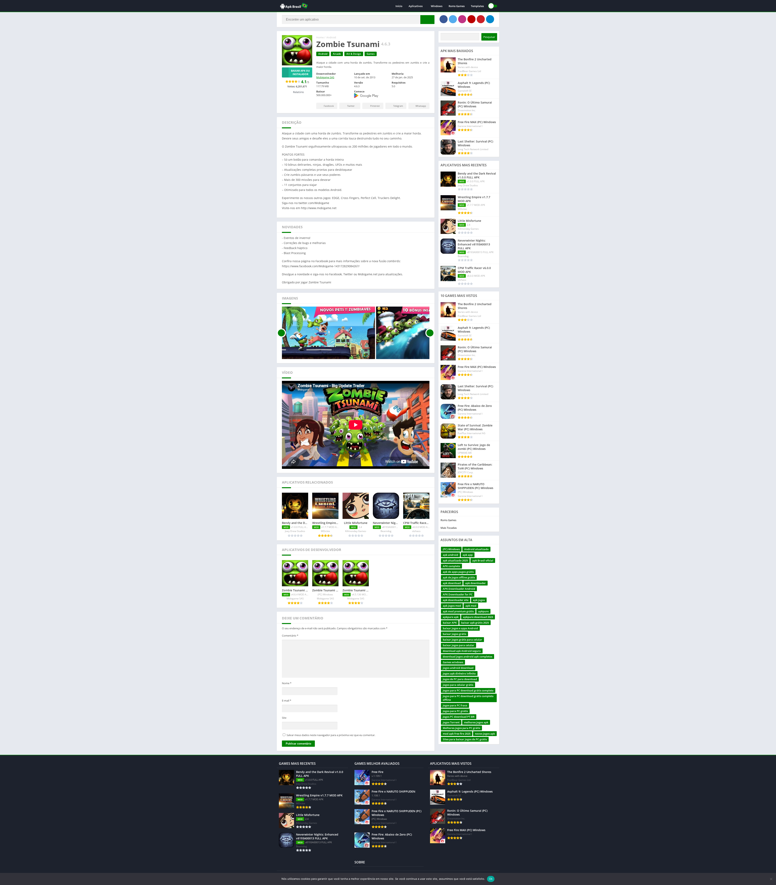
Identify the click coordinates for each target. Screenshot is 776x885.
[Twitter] (453, 19)
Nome (286, 683)
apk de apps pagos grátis (458, 572)
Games (371, 54)
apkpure (483, 611)
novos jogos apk (485, 733)
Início (398, 6)
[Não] (771, 879)
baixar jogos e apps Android (460, 628)
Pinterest (375, 105)
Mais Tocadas (449, 528)
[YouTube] (471, 19)
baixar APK (450, 622)
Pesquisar (489, 37)
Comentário (290, 635)
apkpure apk (451, 617)
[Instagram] (462, 19)
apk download (452, 583)
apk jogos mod (452, 605)
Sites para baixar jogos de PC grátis (465, 739)
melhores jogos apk (476, 722)
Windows (436, 6)
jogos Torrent (451, 722)
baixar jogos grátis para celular (462, 639)
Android (331, 37)
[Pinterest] (481, 19)
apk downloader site (455, 600)
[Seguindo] (429, 333)
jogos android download (458, 668)
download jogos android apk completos (467, 656)
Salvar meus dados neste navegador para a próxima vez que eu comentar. (331, 735)
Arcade (337, 54)
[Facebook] (444, 19)
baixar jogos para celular (458, 645)
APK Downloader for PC (457, 594)
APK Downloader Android (459, 589)
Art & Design (353, 54)
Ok (491, 878)
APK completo (451, 566)
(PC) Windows (451, 549)
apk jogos (479, 600)
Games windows (453, 662)
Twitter (351, 105)
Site (284, 718)
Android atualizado (476, 549)
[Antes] (281, 333)
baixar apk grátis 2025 (475, 622)
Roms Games (457, 6)
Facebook (329, 105)
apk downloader (475, 583)
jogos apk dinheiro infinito (459, 673)
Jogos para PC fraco (455, 705)
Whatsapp (420, 105)
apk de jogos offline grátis (459, 577)
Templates (477, 6)
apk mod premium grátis (458, 611)
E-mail (286, 700)
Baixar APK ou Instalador (300, 72)
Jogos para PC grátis (455, 711)
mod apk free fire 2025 (456, 733)
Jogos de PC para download (460, 679)
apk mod (470, 605)
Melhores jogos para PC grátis (461, 728)
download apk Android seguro (462, 651)
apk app (468, 555)
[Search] (427, 19)
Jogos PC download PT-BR (458, 716)
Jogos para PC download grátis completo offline (468, 698)
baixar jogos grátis (454, 634)
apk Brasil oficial (482, 560)
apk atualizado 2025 (455, 560)
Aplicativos (416, 6)
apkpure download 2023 (478, 617)
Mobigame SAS (325, 77)
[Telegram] (490, 19)
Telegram (398, 105)
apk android (450, 555)
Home (320, 37)
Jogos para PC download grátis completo (468, 690)
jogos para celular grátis (458, 685)
